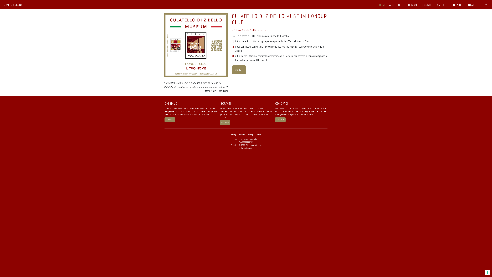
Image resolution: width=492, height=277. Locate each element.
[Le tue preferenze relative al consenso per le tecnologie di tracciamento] (487, 272)
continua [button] (169, 119)
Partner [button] (441, 5)
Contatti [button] (470, 5)
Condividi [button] (456, 5)
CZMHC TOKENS (13, 5)
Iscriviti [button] (427, 5)
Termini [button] (242, 134)
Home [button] (382, 5)
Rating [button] (250, 134)
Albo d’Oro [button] (396, 5)
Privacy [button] (234, 134)
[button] (484, 5)
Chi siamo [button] (412, 5)
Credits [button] (258, 134)
